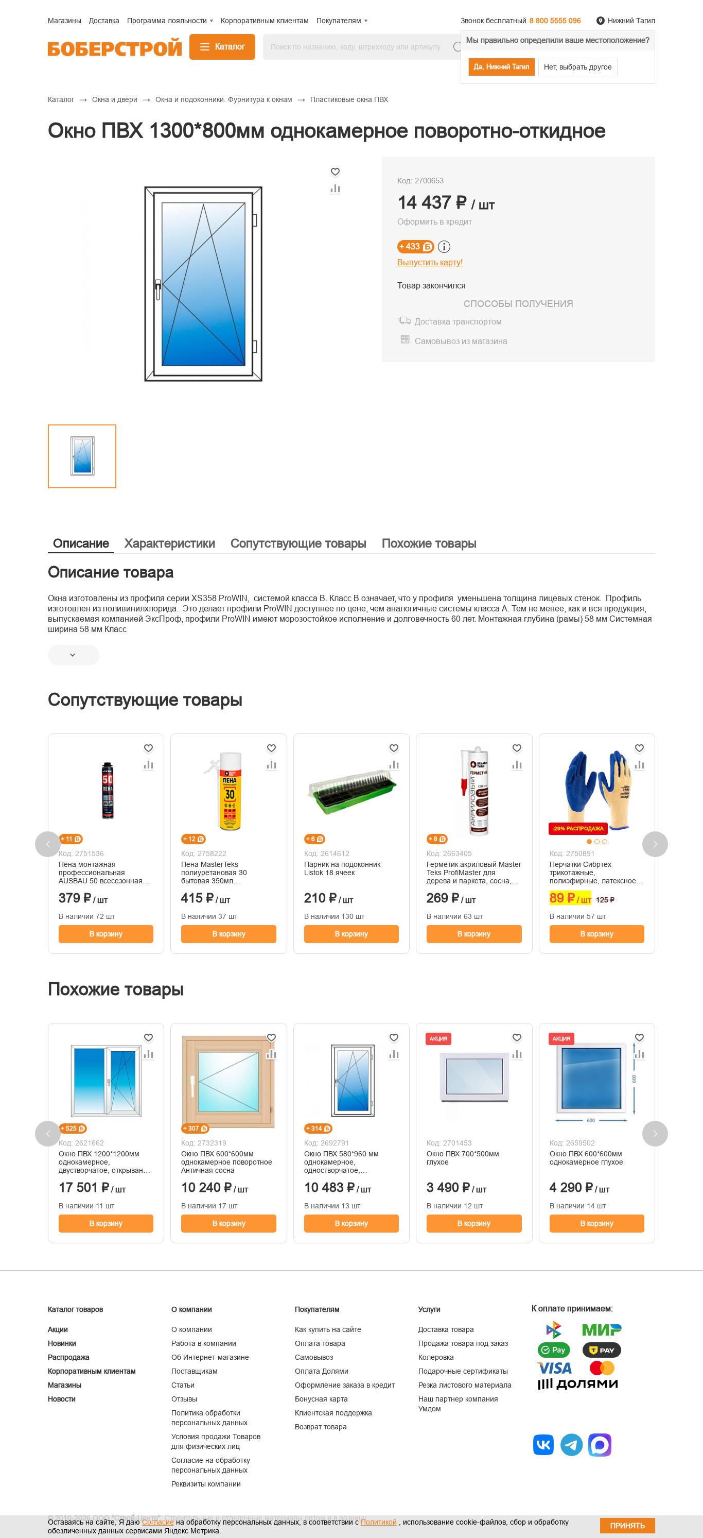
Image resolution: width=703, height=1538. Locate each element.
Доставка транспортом (458, 321)
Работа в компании (203, 1343)
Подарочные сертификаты (463, 1371)
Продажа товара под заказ (463, 1343)
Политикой (379, 1522)
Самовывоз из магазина (461, 341)
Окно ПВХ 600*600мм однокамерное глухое (586, 1158)
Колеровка (436, 1357)
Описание (81, 543)
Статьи (183, 1385)
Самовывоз (314, 1357)
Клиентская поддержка (333, 1413)
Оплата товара (320, 1343)
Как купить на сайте (328, 1329)
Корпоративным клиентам (92, 1371)
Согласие (158, 1522)
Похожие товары (429, 543)
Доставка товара (446, 1329)
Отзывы (184, 1399)
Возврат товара (321, 1427)
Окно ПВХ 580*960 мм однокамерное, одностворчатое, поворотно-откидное (341, 1162)
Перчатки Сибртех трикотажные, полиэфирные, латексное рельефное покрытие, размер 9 (593, 872)
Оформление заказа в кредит (345, 1385)
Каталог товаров (75, 1309)
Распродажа (69, 1357)
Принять (627, 1526)
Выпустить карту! (430, 262)
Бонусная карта (321, 1399)
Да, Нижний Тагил (502, 67)
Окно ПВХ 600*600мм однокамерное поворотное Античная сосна (226, 1162)
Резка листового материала (465, 1385)
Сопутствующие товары (298, 543)
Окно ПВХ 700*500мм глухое (463, 1158)
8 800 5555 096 (555, 20)
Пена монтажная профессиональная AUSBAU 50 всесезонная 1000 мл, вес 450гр (101, 872)
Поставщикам (194, 1371)
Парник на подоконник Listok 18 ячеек (342, 868)
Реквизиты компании (206, 1484)
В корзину (106, 934)
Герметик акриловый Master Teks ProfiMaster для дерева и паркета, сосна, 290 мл (474, 872)
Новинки (62, 1343)
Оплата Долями (321, 1371)
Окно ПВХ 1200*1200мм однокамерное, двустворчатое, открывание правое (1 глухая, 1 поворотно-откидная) (105, 1162)
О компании (191, 1329)
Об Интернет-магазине (210, 1357)
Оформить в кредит (434, 221)
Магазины (64, 1385)
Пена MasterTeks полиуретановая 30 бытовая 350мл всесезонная (214, 872)
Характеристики (170, 543)
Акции (58, 1329)
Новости (62, 1399)
